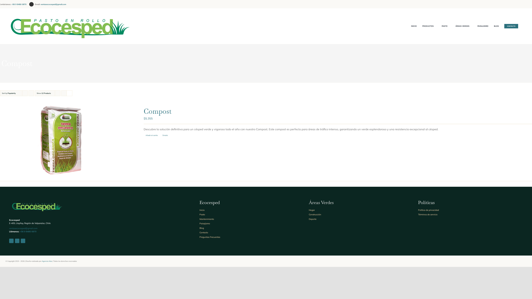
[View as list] (69, 93)
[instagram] (518, 4)
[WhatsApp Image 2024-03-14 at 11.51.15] (69, 11)
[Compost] (61, 140)
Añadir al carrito (152, 135)
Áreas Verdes (321, 202)
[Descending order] (31, 93)
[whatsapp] (527, 4)
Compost (158, 111)
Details (165, 135)
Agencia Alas (47, 261)
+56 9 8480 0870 (20, 4)
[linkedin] (522, 4)
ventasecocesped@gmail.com (53, 4)
